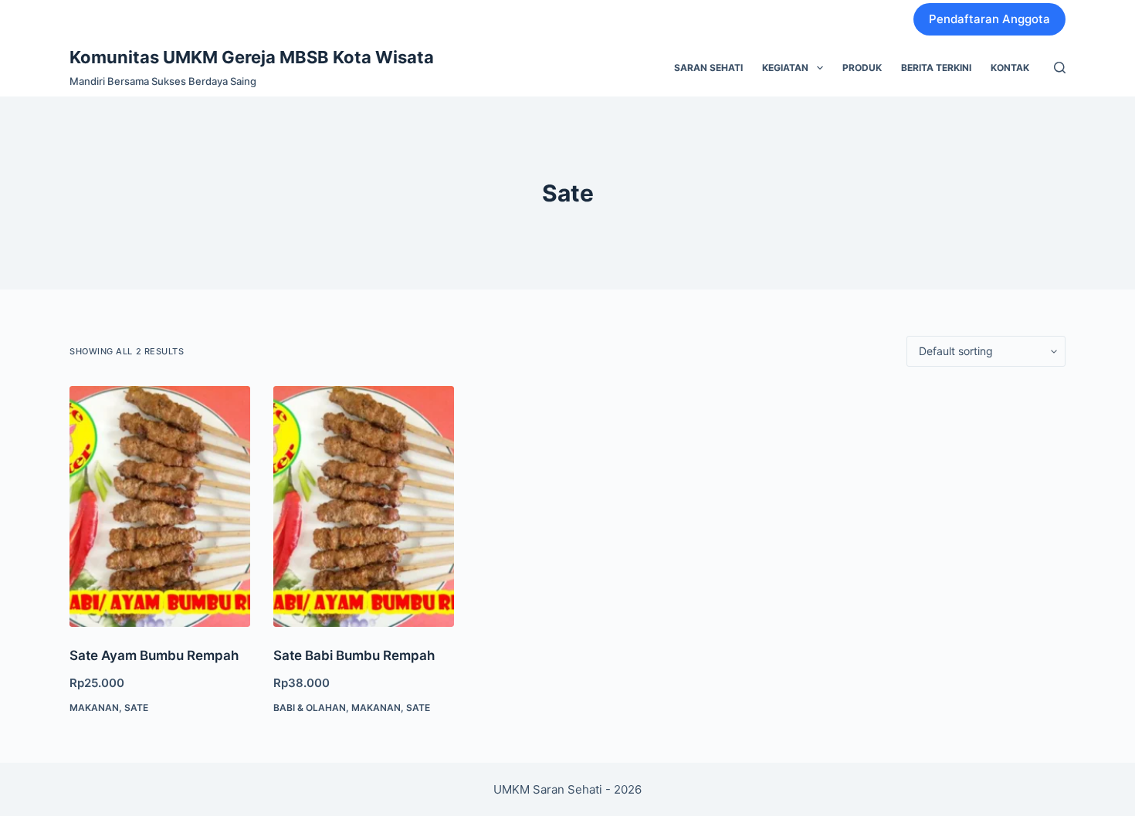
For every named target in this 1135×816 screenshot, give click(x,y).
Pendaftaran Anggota (989, 19)
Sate (136, 707)
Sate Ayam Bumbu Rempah (154, 655)
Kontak (1010, 67)
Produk (862, 67)
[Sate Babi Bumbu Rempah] (363, 506)
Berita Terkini (936, 67)
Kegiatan (785, 67)
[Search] (1060, 67)
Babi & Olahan (309, 707)
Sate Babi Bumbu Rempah (354, 655)
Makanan (94, 707)
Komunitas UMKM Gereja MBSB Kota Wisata (251, 57)
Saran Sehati (708, 67)
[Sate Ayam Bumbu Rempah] (159, 506)
